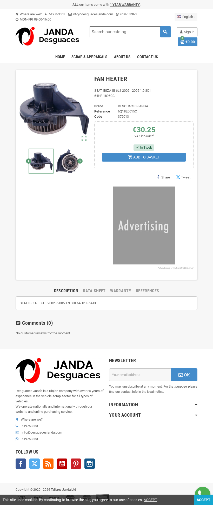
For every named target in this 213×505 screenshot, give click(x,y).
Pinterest (76, 464)
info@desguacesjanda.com (92, 14)
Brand (98, 106)
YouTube (62, 464)
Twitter (34, 464)
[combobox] (130, 31)
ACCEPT (150, 500)
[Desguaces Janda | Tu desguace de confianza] (49, 36)
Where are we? (29, 14)
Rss (48, 464)
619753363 (56, 14)
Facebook (21, 464)
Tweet (185, 177)
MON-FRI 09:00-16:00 (35, 19)
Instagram (89, 464)
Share (165, 177)
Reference (102, 111)
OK (186, 374)
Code (98, 116)
